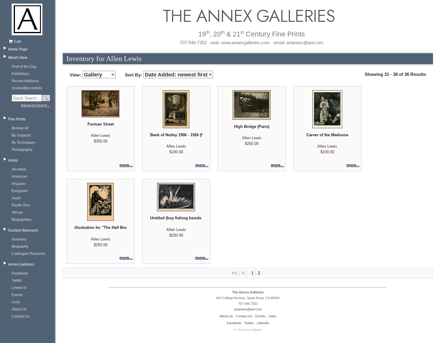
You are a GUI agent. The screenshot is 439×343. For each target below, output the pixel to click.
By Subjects (21, 135)
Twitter (17, 280)
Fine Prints (16, 119)
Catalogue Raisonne (28, 254)
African (17, 212)
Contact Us (21, 316)
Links (16, 302)
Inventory (19, 239)
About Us (19, 309)
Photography (22, 150)
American (19, 176)
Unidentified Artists (27, 88)
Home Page (17, 49)
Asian (16, 198)
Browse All (20, 128)
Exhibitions (21, 74)
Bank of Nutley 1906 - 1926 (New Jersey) (176, 135)
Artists (13, 160)
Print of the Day (24, 67)
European (20, 191)
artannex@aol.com (248, 309)
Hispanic (19, 184)
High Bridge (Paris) (251, 126)
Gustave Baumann (23, 230)
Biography (20, 246)
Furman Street (101, 124)
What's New (17, 58)
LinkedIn (263, 323)
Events (17, 295)
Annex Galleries (21, 264)
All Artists (19, 169)
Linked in (19, 288)
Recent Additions (25, 81)
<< (235, 273)
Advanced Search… (35, 105)
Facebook (20, 273)
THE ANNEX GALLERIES (248, 16)
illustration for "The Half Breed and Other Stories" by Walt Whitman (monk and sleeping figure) (100, 227)
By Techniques (24, 142)
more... (126, 165)
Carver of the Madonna (327, 135)
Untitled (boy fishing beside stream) (176, 218)
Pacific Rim (21, 205)
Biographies (21, 220)
